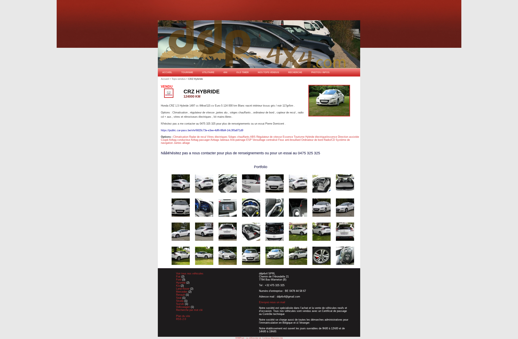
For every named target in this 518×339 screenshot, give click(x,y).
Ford (179, 279)
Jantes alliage (182, 142)
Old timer (242, 72)
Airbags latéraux (220, 139)
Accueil (167, 72)
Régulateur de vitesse (269, 136)
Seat (179, 297)
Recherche (295, 72)
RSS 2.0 (181, 319)
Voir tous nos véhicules (189, 273)
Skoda (180, 300)
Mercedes (182, 291)
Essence (288, 136)
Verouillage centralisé (265, 139)
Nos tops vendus (268, 72)
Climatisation (181, 136)
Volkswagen (183, 306)
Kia (178, 285)
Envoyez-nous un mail (272, 302)
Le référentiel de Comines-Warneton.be (264, 338)
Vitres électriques (217, 136)
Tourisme (187, 72)
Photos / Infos (320, 72)
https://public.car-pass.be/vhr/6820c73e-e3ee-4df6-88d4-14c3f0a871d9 (202, 130)
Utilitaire (208, 72)
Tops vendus (179, 79)
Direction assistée (348, 136)
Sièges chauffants (239, 136)
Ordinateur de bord (312, 139)
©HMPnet (239, 338)
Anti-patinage (238, 139)
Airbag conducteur (180, 139)
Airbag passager (200, 139)
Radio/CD (330, 139)
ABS (253, 136)
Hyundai (181, 282)
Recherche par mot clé (189, 309)
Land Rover (183, 288)
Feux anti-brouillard (289, 139)
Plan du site (183, 316)
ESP (249, 139)
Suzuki (180, 303)
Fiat (178, 276)
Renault (181, 294)
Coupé (165, 139)
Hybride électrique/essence (321, 136)
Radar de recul (198, 136)
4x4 (225, 72)
